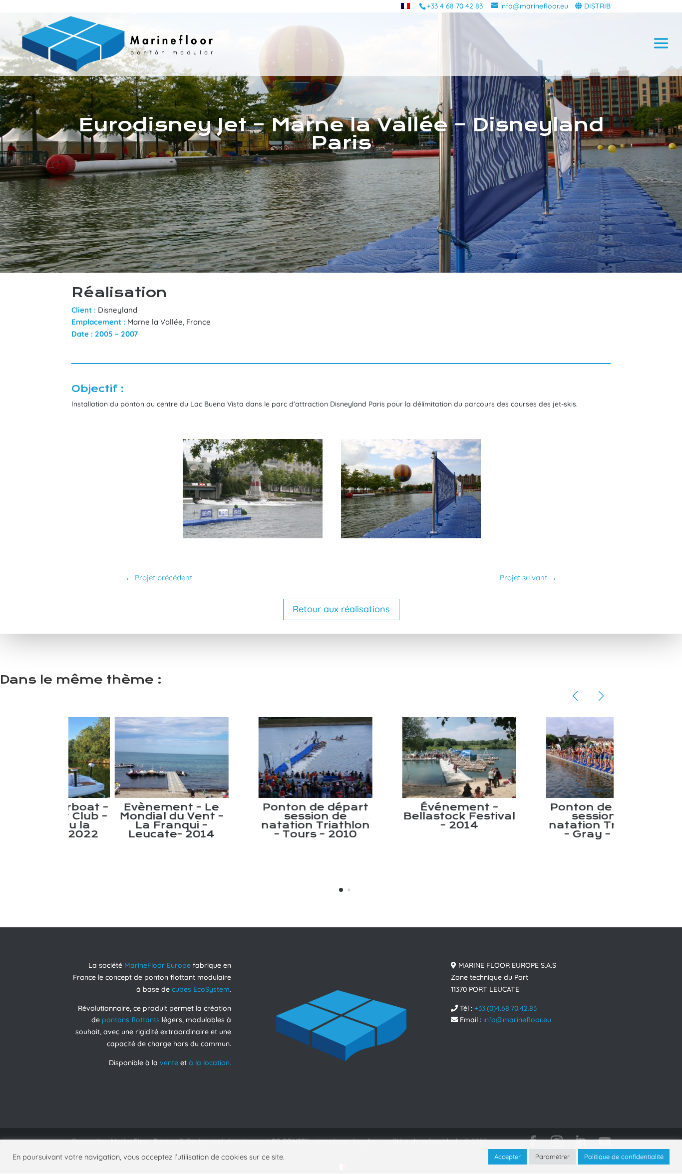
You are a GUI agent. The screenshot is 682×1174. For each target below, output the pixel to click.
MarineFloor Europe (157, 965)
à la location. (210, 1062)
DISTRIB (597, 5)
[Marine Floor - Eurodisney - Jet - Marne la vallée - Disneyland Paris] (253, 538)
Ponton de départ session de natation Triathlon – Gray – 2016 (556, 820)
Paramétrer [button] (552, 1157)
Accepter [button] (507, 1157)
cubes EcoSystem (201, 989)
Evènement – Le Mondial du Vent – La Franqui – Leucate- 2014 (125, 820)
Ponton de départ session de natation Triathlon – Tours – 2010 (269, 820)
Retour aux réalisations (341, 609)
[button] (341, 890)
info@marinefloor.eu (517, 1019)
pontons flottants (131, 1019)
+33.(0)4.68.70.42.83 (505, 1008)
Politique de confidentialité (624, 1157)
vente (169, 1062)
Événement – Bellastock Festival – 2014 (413, 816)
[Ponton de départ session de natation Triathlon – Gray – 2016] (557, 757)
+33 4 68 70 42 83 (455, 5)
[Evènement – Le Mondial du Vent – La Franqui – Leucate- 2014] (125, 757)
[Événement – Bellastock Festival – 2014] (413, 757)
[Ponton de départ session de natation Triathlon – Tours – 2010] (269, 757)
